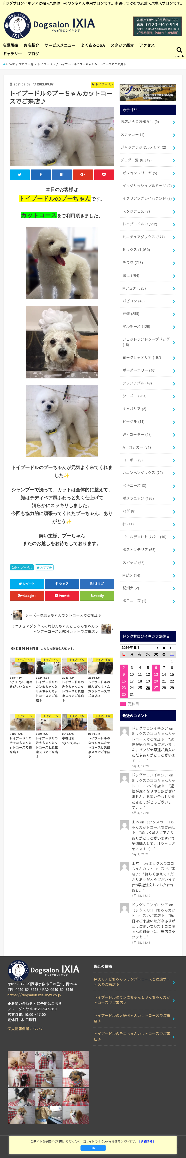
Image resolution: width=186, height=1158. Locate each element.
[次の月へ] (172, 647)
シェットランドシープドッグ (146, 342)
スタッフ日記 (136, 211)
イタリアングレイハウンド (147, 198)
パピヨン (134, 301)
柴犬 (131, 275)
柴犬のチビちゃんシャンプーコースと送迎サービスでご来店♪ (132, 982)
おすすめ (46, 567)
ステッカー (132, 134)
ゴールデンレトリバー (144, 536)
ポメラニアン (138, 498)
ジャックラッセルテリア (143, 147)
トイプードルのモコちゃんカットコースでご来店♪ (132, 1036)
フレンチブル (137, 383)
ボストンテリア (139, 549)
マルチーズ (136, 326)
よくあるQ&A (93, 45)
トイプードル (23, 567)
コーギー (133, 460)
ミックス (136, 249)
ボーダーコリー (139, 370)
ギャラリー (12, 53)
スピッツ (134, 562)
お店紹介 (31, 45)
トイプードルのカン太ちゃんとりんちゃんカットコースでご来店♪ (132, 1000)
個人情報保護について (26, 1028)
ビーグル (134, 421)
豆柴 (131, 313)
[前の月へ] (156, 647)
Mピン (131, 575)
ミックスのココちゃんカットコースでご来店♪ (153, 827)
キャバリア (134, 408)
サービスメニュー (60, 45)
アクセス (147, 45)
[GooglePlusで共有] (83, 174)
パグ (129, 511)
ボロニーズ (134, 600)
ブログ (33, 53)
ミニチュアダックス (144, 236)
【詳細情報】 (146, 1141)
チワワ (133, 262)
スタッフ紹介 (122, 45)
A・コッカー (137, 447)
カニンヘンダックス (143, 472)
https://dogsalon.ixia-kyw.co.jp (34, 994)
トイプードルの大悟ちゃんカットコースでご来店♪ (132, 1018)
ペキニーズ (134, 485)
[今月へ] (164, 647)
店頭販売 (10, 45)
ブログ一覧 (136, 160)
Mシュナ (134, 288)
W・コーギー (137, 434)
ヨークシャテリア (142, 357)
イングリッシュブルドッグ (147, 185)
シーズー (135, 395)
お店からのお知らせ (140, 121)
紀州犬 (131, 587)
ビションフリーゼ (140, 172)
